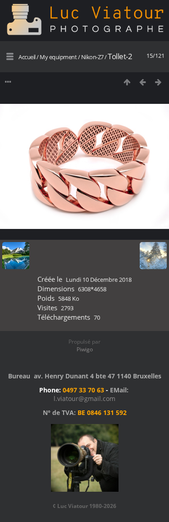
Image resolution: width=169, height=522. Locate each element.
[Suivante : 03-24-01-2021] (158, 82)
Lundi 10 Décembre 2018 (99, 279)
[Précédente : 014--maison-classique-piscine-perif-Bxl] (143, 82)
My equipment (58, 57)
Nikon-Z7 (93, 57)
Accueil (27, 57)
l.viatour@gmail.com (84, 398)
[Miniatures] (127, 82)
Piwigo (85, 349)
